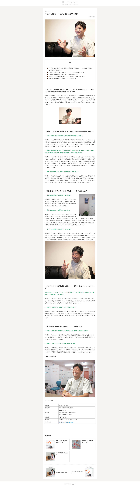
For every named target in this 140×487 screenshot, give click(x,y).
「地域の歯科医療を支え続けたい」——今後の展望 (62, 78)
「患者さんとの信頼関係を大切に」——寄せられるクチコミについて (67, 76)
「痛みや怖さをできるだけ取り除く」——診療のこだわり (64, 74)
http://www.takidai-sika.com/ (66, 422)
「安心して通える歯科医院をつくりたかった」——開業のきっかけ (66, 72)
